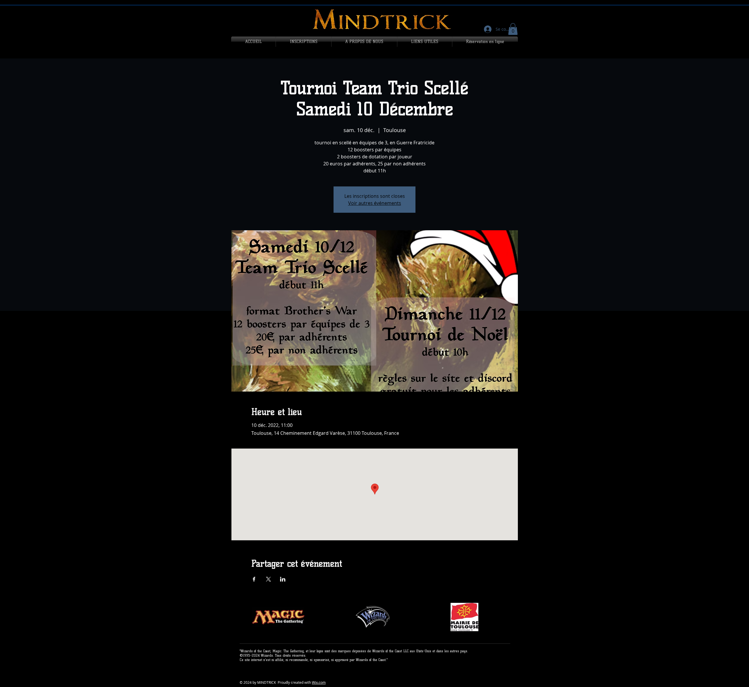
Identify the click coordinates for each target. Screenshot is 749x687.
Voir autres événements (374, 203)
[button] (513, 29)
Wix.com (319, 682)
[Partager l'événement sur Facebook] (254, 579)
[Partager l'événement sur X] (268, 579)
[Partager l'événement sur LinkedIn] (283, 579)
